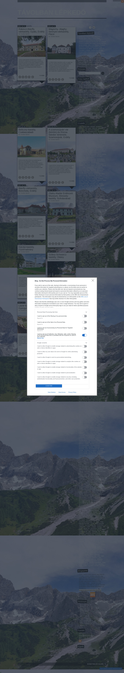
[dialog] (62, 337)
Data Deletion (52, 392)
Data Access (62, 392)
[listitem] (62, 312)
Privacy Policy (72, 392)
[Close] (93, 281)
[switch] (84, 316)
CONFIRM (49, 386)
